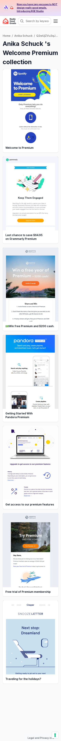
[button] (55, 21)
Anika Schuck (23, 35)
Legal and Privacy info (41, 737)
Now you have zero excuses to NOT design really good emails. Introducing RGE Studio (37, 8)
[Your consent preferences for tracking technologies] (55, 735)
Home (7, 35)
